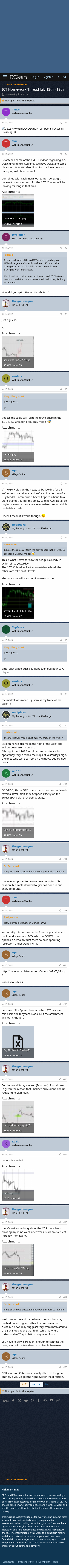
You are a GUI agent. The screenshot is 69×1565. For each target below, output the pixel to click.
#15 (65, 1004)
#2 (66, 153)
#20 (65, 1367)
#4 (66, 313)
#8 (66, 640)
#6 (66, 483)
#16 (65, 1079)
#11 (65, 784)
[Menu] (5, 77)
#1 (66, 122)
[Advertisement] (34, 36)
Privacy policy (43, 1561)
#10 (65, 725)
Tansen (8, 94)
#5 (66, 389)
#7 (66, 537)
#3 (66, 247)
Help (55, 1561)
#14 (65, 965)
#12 (65, 859)
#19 (65, 1297)
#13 (65, 910)
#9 (66, 693)
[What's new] (57, 77)
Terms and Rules (25, 1561)
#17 (65, 1154)
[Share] (61, 123)
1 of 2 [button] (24, 1384)
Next (35, 1384)
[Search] (64, 77)
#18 (65, 1222)
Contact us (8, 1561)
